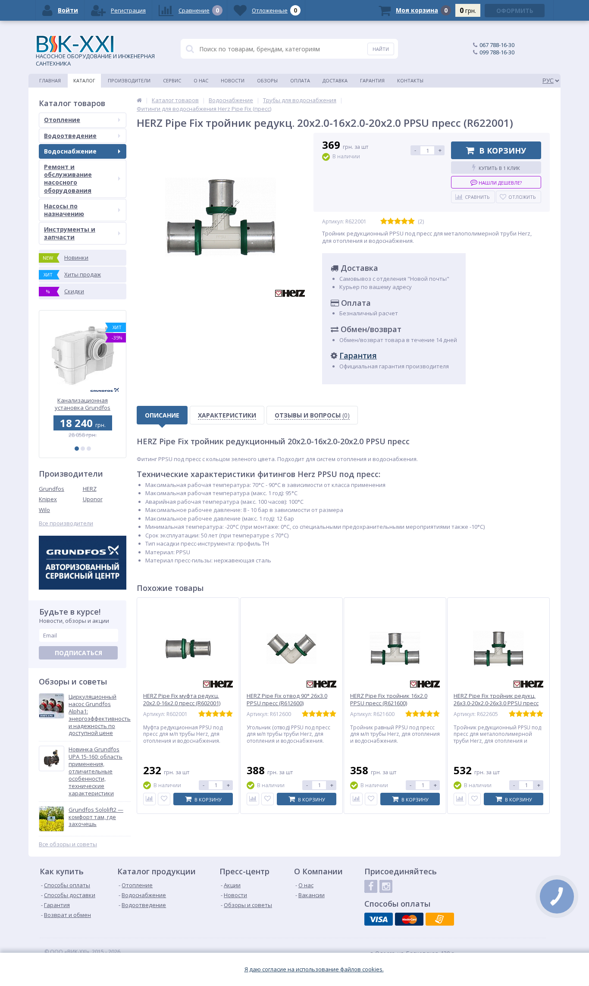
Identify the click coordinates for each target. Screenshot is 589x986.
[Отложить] (164, 799)
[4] (404, 221)
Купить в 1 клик (499, 168)
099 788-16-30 (496, 52)
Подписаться (78, 653)
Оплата (300, 80)
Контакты (410, 80)
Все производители (66, 523)
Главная (50, 80)
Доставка (335, 80)
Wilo (44, 510)
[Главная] (139, 100)
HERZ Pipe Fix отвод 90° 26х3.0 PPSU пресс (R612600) (287, 699)
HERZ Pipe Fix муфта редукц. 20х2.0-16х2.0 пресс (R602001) (181, 699)
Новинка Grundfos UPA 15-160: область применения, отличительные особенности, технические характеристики (95, 771)
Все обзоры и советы (68, 844)
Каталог (84, 80)
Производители (129, 80)
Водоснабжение (70, 151)
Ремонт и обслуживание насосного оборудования (68, 179)
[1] (77, 448)
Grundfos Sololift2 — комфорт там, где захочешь (96, 817)
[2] (83, 448)
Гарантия (372, 80)
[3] (89, 448)
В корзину (502, 150)
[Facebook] (370, 886)
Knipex (48, 499)
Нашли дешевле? (499, 182)
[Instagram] (385, 886)
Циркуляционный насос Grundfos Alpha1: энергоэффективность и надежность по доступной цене (100, 715)
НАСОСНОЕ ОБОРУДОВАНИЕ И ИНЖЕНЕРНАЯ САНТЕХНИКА (95, 59)
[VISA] (378, 919)
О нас (201, 80)
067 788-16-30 (496, 45)
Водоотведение (70, 136)
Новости (232, 80)
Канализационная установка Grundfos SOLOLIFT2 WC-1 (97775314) (82, 404)
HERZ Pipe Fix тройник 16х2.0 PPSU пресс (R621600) (388, 699)
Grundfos (51, 489)
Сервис (172, 80)
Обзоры (267, 80)
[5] (411, 221)
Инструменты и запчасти (69, 233)
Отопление (62, 120)
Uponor (93, 499)
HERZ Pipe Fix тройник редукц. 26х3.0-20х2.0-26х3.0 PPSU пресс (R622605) (496, 703)
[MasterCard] (409, 919)
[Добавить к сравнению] (149, 799)
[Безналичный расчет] (440, 919)
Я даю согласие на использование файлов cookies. (314, 969)
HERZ (90, 489)
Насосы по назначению (64, 210)
